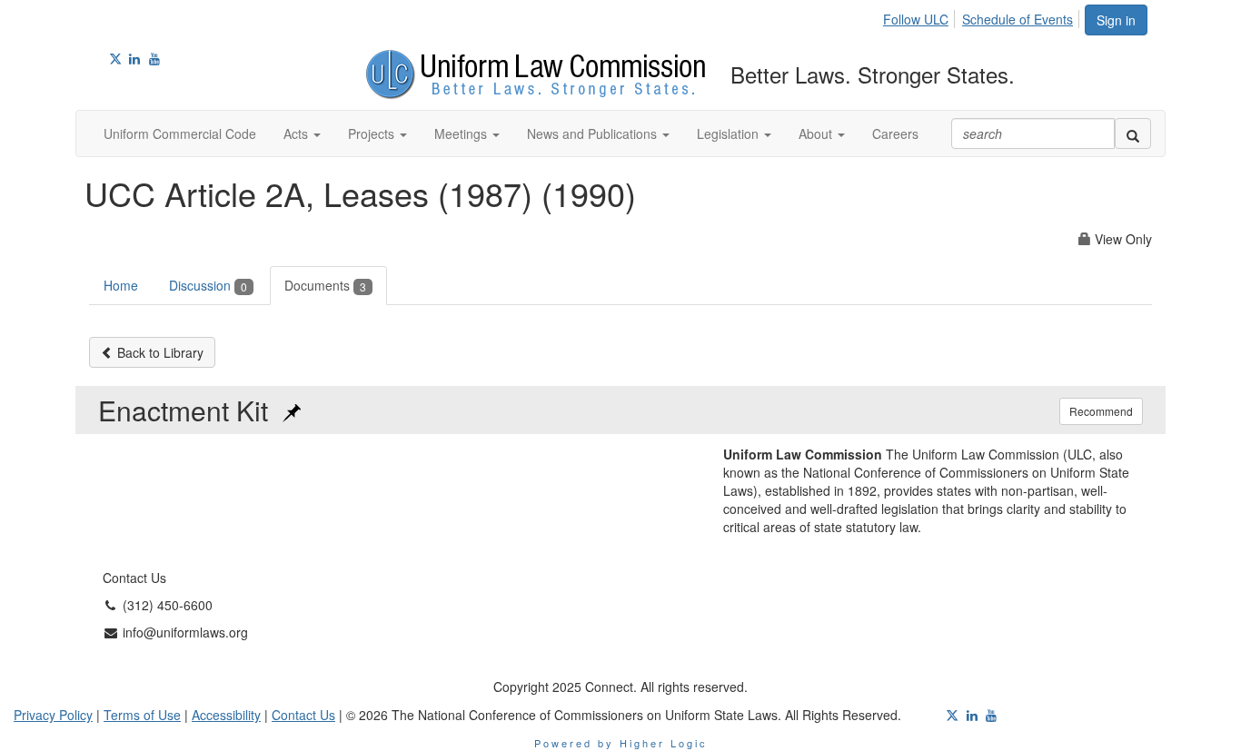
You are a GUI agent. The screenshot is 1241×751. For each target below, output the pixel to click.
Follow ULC (915, 19)
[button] (302, 133)
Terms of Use (142, 715)
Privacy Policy (53, 715)
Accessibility (226, 715)
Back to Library (159, 352)
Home (121, 285)
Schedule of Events (1017, 19)
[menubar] (983, 16)
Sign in (1116, 20)
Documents (325, 285)
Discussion (208, 285)
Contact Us (303, 715)
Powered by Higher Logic (621, 743)
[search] (1133, 133)
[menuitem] (920, 16)
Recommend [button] (1101, 411)
